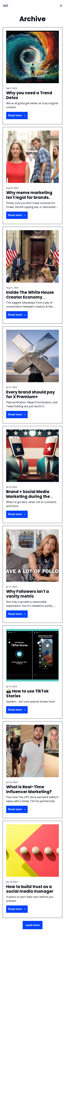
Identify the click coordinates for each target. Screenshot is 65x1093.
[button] (17, 115)
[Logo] (6, 6)
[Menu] (61, 5)
